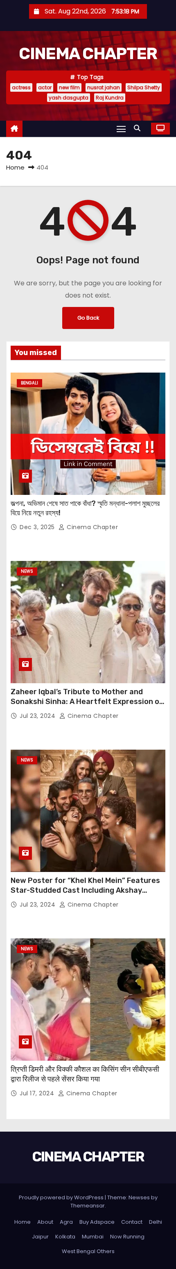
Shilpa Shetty (143, 87)
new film (69, 87)
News (27, 571)
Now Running (127, 1236)
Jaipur (40, 1236)
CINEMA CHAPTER (88, 53)
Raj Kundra (110, 97)
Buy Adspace (97, 1222)
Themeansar (87, 1205)
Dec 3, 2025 (38, 527)
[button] (139, 128)
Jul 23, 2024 (38, 716)
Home (15, 167)
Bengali (29, 383)
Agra (66, 1222)
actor (45, 87)
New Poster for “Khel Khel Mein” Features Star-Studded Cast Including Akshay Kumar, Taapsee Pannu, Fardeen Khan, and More (87, 895)
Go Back (88, 317)
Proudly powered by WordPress (62, 1197)
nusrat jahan (103, 87)
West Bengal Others (88, 1251)
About (45, 1222)
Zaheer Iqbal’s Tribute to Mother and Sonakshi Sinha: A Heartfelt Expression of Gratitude (87, 701)
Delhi (155, 1222)
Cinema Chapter (91, 527)
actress (21, 87)
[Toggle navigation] (121, 129)
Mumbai (93, 1236)
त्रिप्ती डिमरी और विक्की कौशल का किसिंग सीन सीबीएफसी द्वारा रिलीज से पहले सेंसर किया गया (85, 1074)
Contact (131, 1222)
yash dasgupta (68, 97)
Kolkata (65, 1236)
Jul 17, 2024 (38, 1093)
